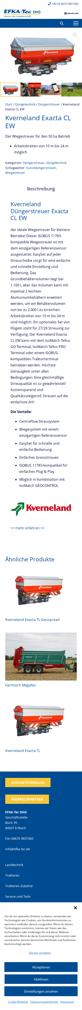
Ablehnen (41, 979)
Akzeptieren (41, 967)
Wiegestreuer (15, 173)
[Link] (22, 13)
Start (8, 104)
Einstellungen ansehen (41, 991)
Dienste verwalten (40, 953)
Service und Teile (17, 896)
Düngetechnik (25, 104)
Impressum (67, 1002)
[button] (75, 908)
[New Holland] (71, 13)
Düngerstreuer (49, 104)
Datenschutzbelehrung (44, 1002)
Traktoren (12, 875)
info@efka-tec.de (17, 849)
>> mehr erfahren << (27, 528)
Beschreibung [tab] (41, 189)
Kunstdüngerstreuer (41, 168)
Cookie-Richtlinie (18, 1002)
